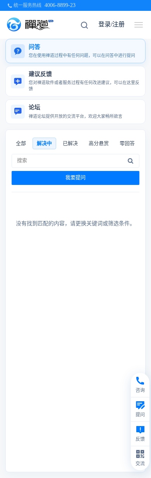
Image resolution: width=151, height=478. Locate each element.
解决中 (44, 143)
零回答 (127, 143)
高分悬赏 (99, 143)
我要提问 (75, 177)
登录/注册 (111, 24)
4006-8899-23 (60, 5)
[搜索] (130, 160)
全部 (21, 143)
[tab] (75, 51)
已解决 (70, 143)
